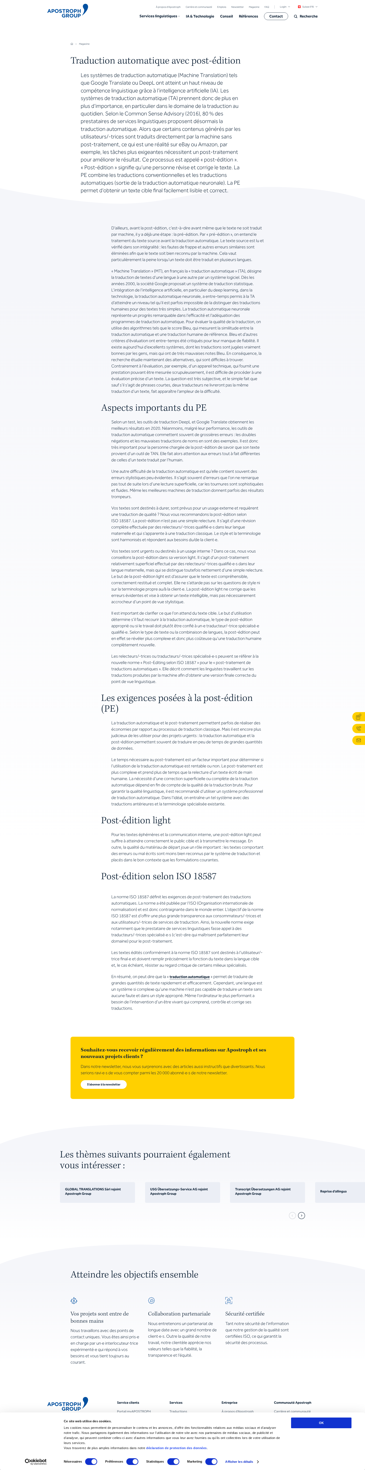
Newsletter (237, 7)
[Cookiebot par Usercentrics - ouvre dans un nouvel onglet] (35, 1462)
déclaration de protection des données (176, 1448)
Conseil (226, 16)
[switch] (132, 1461)
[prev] (292, 1215)
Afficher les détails (239, 1461)
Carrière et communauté (199, 7)
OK (321, 1423)
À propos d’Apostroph (168, 7)
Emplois (221, 7)
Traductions (178, 1411)
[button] (159, 16)
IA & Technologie (200, 16)
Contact (276, 16)
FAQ (266, 7)
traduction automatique (190, 976)
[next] (301, 1215)
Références (248, 16)
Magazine (254, 7)
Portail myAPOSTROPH (134, 1411)
